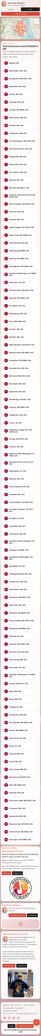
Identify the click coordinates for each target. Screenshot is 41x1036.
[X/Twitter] (9, 1018)
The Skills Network (23, 1013)
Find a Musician (8, 1008)
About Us (6, 873)
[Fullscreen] (36, 21)
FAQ (12, 1005)
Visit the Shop (9, 966)
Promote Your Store (17, 915)
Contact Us (17, 873)
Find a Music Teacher (10, 1011)
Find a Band (19, 1008)
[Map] (36, 1022)
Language (11, 9)
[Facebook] (14, 1018)
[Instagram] (18, 1018)
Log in (30, 9)
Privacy (32, 1005)
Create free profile (21, 14)
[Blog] (4, 1018)
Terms (26, 1005)
